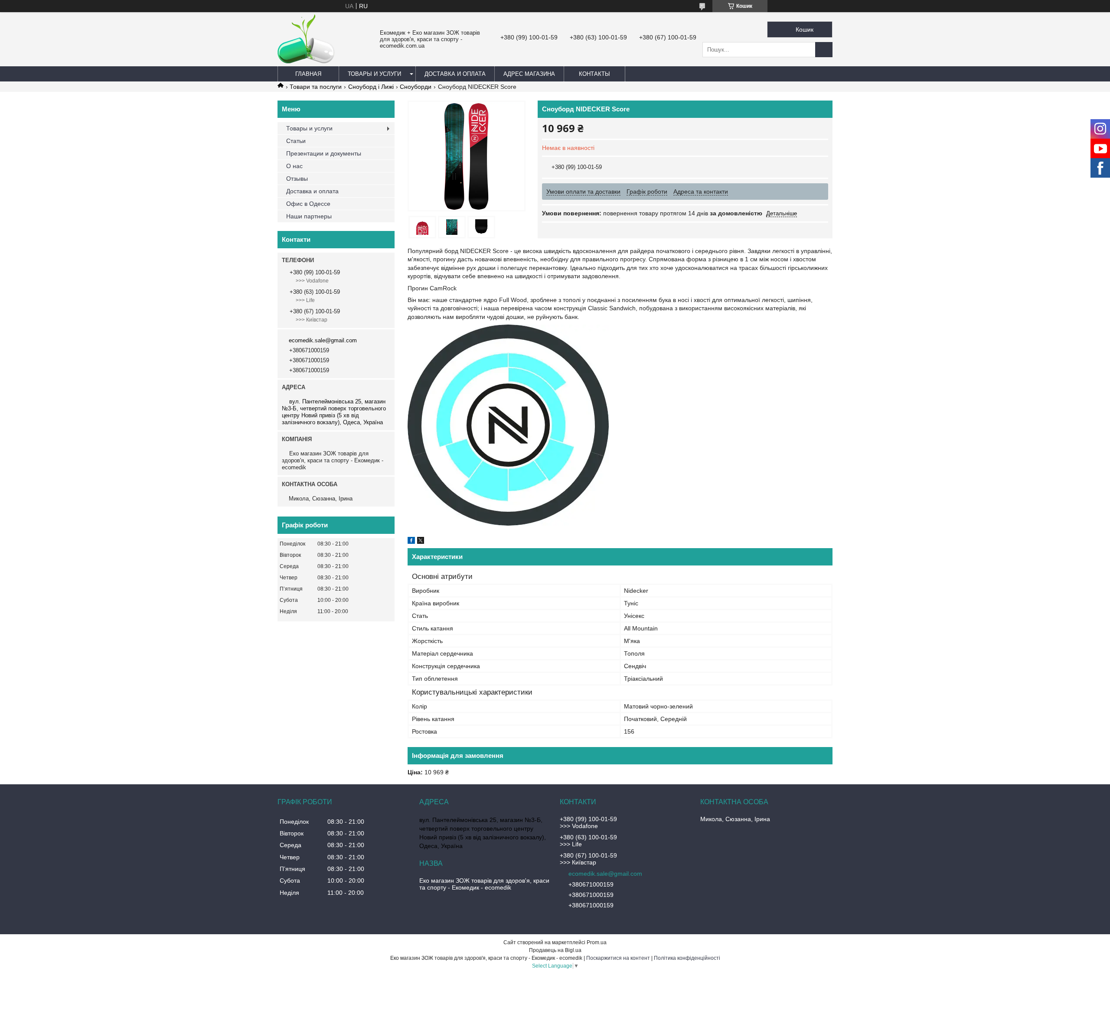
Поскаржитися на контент (618, 958)
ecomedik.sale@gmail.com (323, 340)
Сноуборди (415, 86)
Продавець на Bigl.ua (555, 950)
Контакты (594, 74)
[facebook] (411, 541)
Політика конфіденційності (687, 958)
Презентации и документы (323, 153)
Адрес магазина (529, 74)
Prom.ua (597, 942)
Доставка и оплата (455, 74)
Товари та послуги (316, 86)
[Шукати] (823, 49)
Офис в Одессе (308, 203)
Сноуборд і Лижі (371, 86)
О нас (294, 165)
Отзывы (297, 178)
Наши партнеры (309, 216)
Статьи (296, 140)
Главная (308, 74)
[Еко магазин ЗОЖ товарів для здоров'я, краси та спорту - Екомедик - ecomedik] (307, 61)
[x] (420, 541)
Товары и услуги (374, 74)
